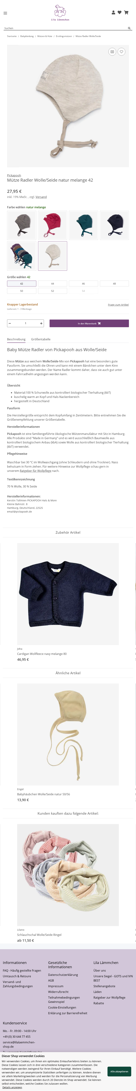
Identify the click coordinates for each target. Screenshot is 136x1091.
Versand (41, 197)
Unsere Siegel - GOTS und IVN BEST (113, 978)
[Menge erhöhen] (41, 323)
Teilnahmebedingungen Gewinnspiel (64, 1000)
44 (52, 283)
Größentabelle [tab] (40, 339)
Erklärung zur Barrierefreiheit (67, 1013)
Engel (20, 789)
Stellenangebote (104, 986)
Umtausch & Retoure (17, 976)
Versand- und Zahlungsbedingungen (18, 984)
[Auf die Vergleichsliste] (112, 52)
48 (114, 283)
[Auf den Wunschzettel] (121, 52)
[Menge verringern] (9, 323)
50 (21, 291)
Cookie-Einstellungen (62, 1007)
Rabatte (99, 1003)
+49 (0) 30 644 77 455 (16, 1037)
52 (52, 291)
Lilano (20, 929)
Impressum (55, 986)
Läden (98, 992)
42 (21, 283)
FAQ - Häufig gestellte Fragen (22, 970)
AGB (51, 980)
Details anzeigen (12, 1087)
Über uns (100, 970)
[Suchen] (130, 28)
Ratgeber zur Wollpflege (109, 997)
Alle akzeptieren (119, 1071)
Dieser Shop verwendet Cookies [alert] (23, 1056)
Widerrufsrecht (58, 992)
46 (83, 283)
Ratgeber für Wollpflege (35, 471)
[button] (113, 12)
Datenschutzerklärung (63, 975)
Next (127, 603)
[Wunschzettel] (119, 12)
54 (83, 291)
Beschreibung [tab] (16, 339)
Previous (9, 603)
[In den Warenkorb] (10, 43)
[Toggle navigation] (5, 13)
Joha (19, 648)
